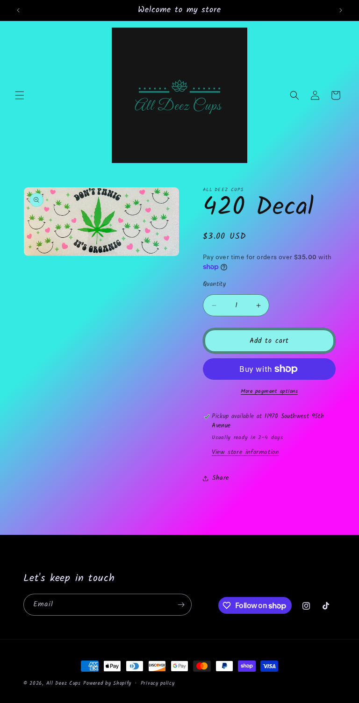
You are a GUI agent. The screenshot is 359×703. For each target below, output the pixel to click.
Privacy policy (158, 683)
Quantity (214, 284)
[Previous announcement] (18, 10)
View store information (245, 452)
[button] (19, 95)
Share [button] (220, 478)
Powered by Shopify (107, 683)
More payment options (269, 391)
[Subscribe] (181, 605)
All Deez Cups (63, 683)
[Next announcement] (340, 10)
